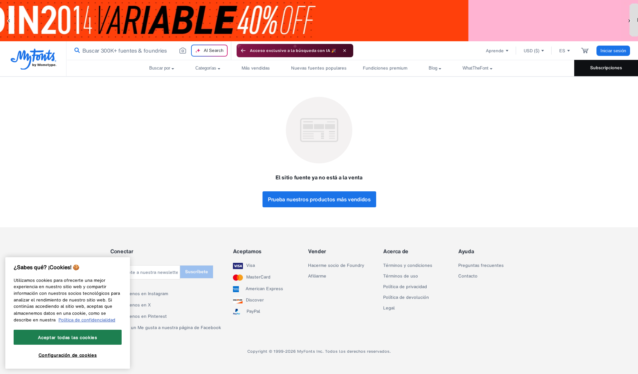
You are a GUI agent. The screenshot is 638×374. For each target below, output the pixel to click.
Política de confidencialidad (86, 319)
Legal (389, 308)
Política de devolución (406, 297)
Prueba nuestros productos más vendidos (319, 199)
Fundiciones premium (385, 68)
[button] (8, 20)
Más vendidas (256, 68)
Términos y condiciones (407, 265)
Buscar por (159, 68)
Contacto (468, 276)
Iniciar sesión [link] (613, 50)
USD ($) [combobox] (531, 51)
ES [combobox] (562, 51)
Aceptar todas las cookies (67, 337)
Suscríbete (196, 272)
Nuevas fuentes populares (316, 68)
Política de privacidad (405, 286)
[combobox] (148, 50)
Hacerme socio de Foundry (336, 265)
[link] (75, 50)
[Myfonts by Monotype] (33, 59)
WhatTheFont (475, 68)
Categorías (205, 68)
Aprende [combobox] (495, 51)
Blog (433, 68)
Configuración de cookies (68, 355)
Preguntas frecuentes (481, 265)
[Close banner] (344, 50)
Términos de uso (400, 276)
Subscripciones (606, 68)
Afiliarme (317, 276)
